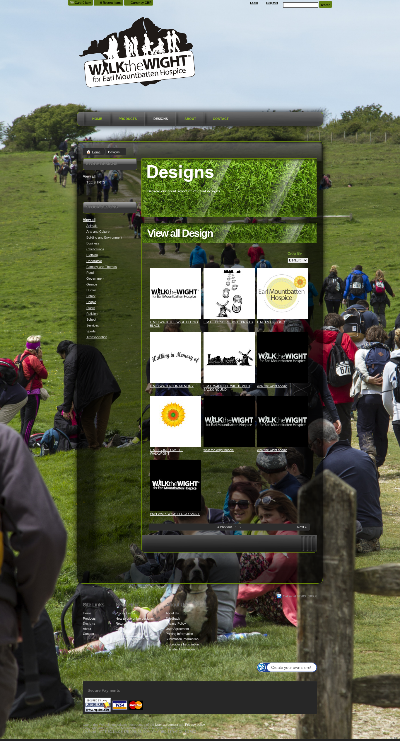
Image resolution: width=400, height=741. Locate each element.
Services (92, 325)
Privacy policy (195, 724)
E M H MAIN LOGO (271, 322)
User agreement (166, 724)
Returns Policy (126, 623)
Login (254, 2)
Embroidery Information (182, 644)
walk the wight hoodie (272, 386)
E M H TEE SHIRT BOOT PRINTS (228, 322)
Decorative (94, 261)
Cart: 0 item (83, 2)
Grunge (91, 284)
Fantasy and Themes (101, 266)
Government (95, 278)
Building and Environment (104, 237)
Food (90, 272)
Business (93, 243)
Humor (91, 290)
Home (97, 118)
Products (128, 118)
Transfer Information (180, 649)
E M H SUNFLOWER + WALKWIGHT (166, 451)
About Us (172, 613)
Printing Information (179, 633)
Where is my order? (130, 639)
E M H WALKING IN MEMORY (172, 386)
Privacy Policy (176, 623)
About (190, 118)
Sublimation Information (182, 639)
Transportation (96, 337)
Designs (160, 118)
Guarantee (123, 628)
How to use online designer (135, 618)
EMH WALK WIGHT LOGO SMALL (175, 514)
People (91, 302)
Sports (91, 331)
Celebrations (95, 249)
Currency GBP (141, 2)
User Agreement (177, 628)
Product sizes (125, 613)
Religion (92, 313)
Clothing (92, 255)
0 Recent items (111, 2)
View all (89, 220)
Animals (92, 225)
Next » (302, 527)
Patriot (90, 296)
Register (272, 2)
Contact (221, 118)
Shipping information (130, 633)
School (91, 319)
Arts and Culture (98, 231)
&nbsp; (175, 293)
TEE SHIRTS (95, 182)
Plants (90, 308)
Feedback (173, 618)
